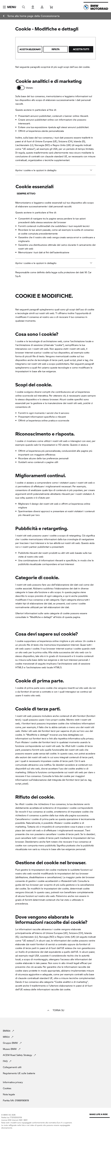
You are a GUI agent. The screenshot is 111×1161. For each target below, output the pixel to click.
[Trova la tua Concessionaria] (33, 6)
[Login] (42, 6)
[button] (9, 7)
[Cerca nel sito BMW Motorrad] (23, 6)
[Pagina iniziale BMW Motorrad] (96, 7)
